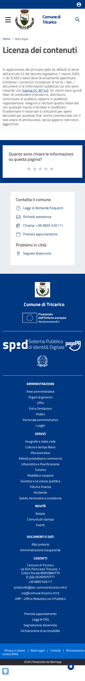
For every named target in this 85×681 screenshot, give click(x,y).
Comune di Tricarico (51, 19)
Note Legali (38, 650)
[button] (78, 4)
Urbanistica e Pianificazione (40, 464)
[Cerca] (77, 19)
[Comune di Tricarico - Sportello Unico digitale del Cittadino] (25, 19)
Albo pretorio (40, 544)
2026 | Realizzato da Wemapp (42, 662)
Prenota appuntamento (40, 613)
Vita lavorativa (40, 452)
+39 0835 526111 (40, 581)
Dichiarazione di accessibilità (40, 630)
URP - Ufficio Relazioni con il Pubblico (40, 598)
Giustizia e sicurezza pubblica (40, 481)
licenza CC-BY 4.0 (35, 90)
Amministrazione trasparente (40, 550)
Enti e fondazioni (40, 408)
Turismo (40, 469)
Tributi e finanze (40, 486)
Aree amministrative (40, 391)
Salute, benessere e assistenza (40, 498)
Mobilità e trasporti (40, 475)
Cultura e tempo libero (40, 447)
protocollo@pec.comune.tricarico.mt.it (40, 587)
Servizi (40, 433)
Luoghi (40, 425)
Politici (40, 414)
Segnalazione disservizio (40, 625)
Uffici (40, 402)
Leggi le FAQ (40, 619)
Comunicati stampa (40, 519)
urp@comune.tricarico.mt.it (40, 592)
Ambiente (40, 492)
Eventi (40, 524)
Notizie (40, 513)
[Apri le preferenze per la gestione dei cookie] (7, 673)
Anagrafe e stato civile (40, 441)
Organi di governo (40, 397)
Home (6, 38)
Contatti (40, 558)
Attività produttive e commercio (40, 458)
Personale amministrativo (40, 419)
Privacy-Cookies (14, 650)
